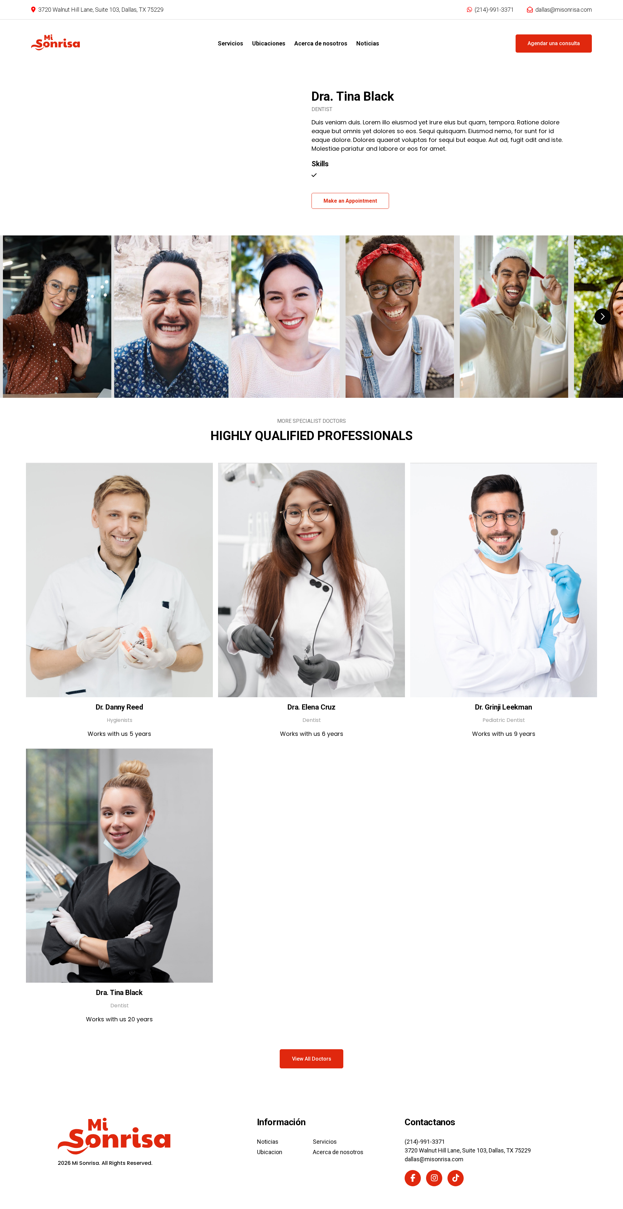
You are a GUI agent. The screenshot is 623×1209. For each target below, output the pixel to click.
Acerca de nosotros (320, 43)
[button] (602, 317)
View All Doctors (311, 1059)
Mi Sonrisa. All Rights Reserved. (105, 1163)
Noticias (367, 43)
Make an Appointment (350, 201)
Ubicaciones (268, 43)
